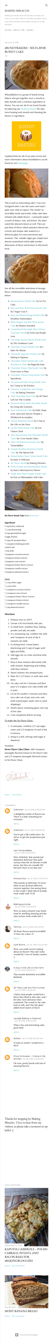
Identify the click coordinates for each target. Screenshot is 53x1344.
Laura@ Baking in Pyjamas (27, 1018)
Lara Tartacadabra (23, 850)
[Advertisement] (26, 1158)
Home (8, 30)
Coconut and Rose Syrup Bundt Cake (28, 382)
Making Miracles (17, 10)
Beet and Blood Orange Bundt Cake (28, 315)
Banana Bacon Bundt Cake (23, 301)
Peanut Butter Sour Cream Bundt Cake (29, 456)
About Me (19, 30)
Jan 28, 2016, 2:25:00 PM (33, 1059)
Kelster (17, 1038)
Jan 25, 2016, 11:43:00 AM (25, 990)
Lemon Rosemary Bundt (22, 421)
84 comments (18, 1266)
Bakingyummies (22, 904)
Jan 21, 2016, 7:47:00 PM (37, 878)
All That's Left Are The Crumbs (29, 987)
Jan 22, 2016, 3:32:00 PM (33, 927)
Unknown (18, 809)
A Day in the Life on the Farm (29, 967)
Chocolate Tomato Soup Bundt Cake (28, 375)
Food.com (34, 515)
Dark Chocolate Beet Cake (23, 396)
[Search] (46, 5)
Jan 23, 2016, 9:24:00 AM (36, 945)
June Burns (19, 944)
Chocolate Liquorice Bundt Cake (26, 354)
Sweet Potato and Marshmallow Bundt (29, 466)
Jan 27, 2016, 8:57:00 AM (32, 1038)
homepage (23, 163)
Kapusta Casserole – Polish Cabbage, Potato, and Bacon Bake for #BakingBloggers (26, 1255)
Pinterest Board (28, 109)
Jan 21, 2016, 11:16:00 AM (35, 830)
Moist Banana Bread (21, 1311)
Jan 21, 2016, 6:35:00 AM (35, 810)
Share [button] (7, 795)
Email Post (16, 795)
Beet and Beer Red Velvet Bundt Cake (29, 308)
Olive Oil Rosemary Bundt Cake (26, 442)
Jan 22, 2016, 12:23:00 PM (25, 907)
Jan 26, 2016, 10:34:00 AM (25, 1021)
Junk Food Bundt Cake (21, 410)
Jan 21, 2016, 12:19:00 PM (25, 853)
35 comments (18, 1316)
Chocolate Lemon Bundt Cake (25, 346)
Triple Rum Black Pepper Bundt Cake (28, 473)
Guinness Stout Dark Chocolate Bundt (29, 403)
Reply (16, 824)
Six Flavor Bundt (18, 463)
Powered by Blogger (29, 1335)
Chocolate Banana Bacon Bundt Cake (28, 339)
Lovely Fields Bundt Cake (23, 427)
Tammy (17, 927)
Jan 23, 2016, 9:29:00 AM (25, 970)
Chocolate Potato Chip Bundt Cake (27, 368)
